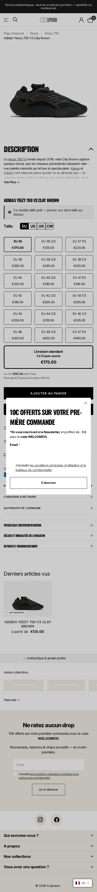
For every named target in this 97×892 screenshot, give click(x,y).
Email (15, 445)
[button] (82, 883)
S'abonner (48, 483)
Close (86, 403)
